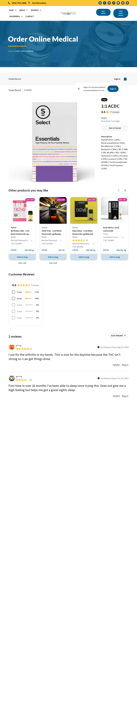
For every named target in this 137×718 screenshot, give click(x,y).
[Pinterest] (127, 3)
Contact (30, 16)
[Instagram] (113, 3)
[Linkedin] (109, 3)
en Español (15, 16)
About (22, 10)
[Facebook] (100, 3)
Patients (35, 10)
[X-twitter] (104, 3)
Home (10, 51)
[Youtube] (118, 3)
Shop (11, 10)
